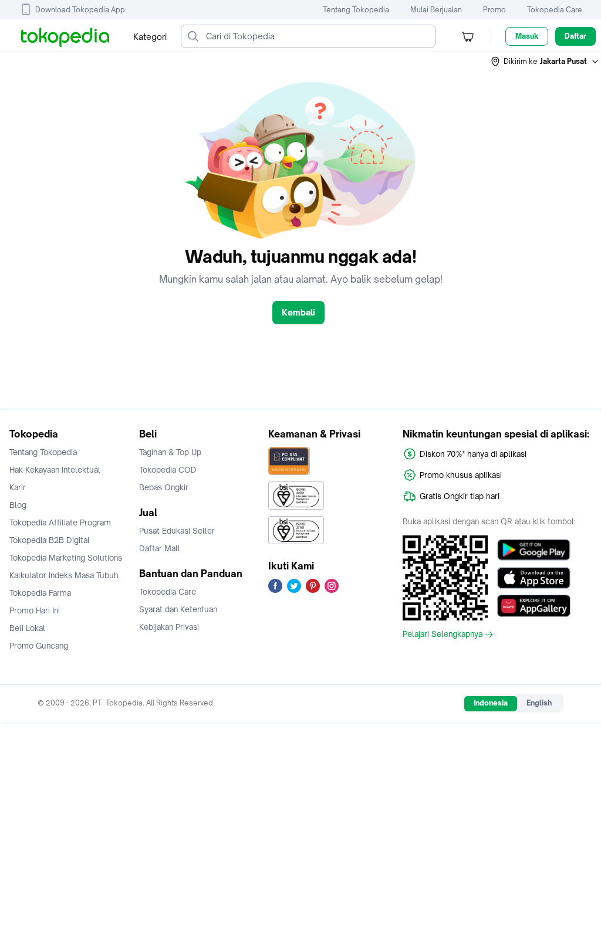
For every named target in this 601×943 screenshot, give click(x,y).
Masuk (526, 36)
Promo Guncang (38, 645)
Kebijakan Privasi (169, 627)
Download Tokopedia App (80, 9)
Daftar (575, 36)
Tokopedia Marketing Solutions (65, 557)
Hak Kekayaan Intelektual (54, 469)
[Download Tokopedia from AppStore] (533, 577)
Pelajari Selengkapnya (442, 634)
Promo (494, 9)
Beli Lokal (27, 628)
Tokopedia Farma (40, 593)
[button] (545, 61)
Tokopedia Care (554, 9)
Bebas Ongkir (163, 487)
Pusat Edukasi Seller (177, 530)
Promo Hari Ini (34, 610)
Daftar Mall (159, 548)
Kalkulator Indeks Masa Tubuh (64, 575)
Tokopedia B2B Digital (49, 540)
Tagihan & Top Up (170, 452)
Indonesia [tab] (491, 702)
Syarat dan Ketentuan (178, 609)
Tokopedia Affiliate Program (60, 522)
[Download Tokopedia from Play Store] (533, 549)
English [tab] (539, 702)
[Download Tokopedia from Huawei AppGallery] (533, 606)
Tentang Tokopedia (356, 9)
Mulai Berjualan (436, 9)
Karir (17, 487)
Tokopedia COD (168, 469)
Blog (17, 505)
